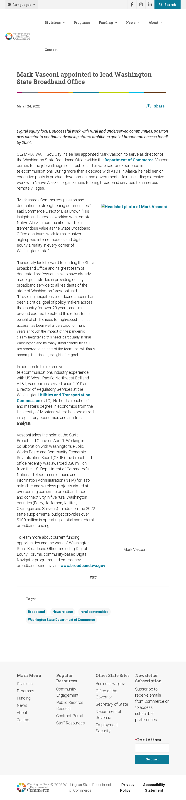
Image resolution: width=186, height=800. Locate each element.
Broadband (36, 612)
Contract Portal (69, 715)
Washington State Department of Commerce (61, 619)
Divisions (53, 22)
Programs (82, 22)
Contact (51, 50)
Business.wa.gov (110, 683)
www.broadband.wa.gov (83, 565)
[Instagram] (140, 4)
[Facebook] (131, 4)
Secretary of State (112, 704)
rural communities (94, 612)
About (153, 22)
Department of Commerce (129, 159)
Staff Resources (70, 723)
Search (170, 4)
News (130, 22)
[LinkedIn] (149, 4)
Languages (22, 4)
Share (159, 106)
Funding (106, 22)
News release (63, 612)
